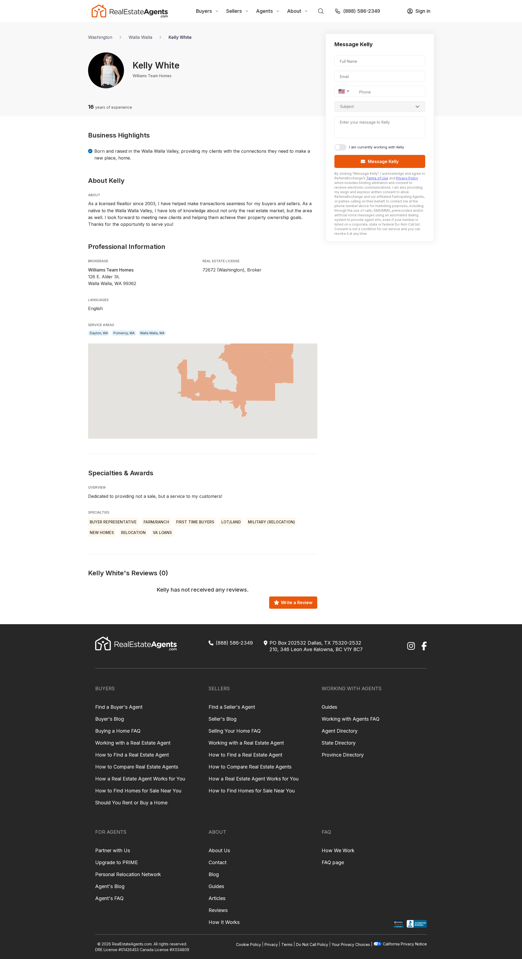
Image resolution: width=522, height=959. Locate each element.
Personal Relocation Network (128, 874)
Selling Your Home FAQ (235, 731)
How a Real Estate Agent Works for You (140, 779)
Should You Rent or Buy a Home (131, 802)
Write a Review (296, 602)
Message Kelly (383, 161)
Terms (287, 944)
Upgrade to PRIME (116, 862)
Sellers (234, 11)
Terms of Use (377, 178)
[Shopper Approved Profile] (398, 924)
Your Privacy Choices (351, 944)
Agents (264, 11)
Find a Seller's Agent (232, 707)
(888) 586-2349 (361, 11)
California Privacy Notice (405, 944)
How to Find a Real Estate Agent (132, 755)
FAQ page (333, 862)
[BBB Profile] (416, 924)
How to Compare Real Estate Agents (136, 767)
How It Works (224, 922)
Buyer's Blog (109, 719)
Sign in (422, 11)
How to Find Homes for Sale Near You (138, 791)
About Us (219, 850)
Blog (214, 874)
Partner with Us (112, 850)
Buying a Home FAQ (118, 731)
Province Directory (343, 755)
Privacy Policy (407, 178)
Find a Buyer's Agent (118, 707)
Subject (347, 106)
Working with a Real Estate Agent (132, 743)
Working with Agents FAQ (351, 719)
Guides (329, 707)
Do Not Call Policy (312, 944)
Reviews (218, 910)
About (294, 11)
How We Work (338, 850)
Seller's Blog (223, 719)
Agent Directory (340, 731)
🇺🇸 (341, 91)
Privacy (271, 944)
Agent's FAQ (109, 898)
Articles (217, 898)
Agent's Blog (110, 886)
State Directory (339, 743)
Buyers (204, 11)
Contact (217, 862)
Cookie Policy (248, 944)
